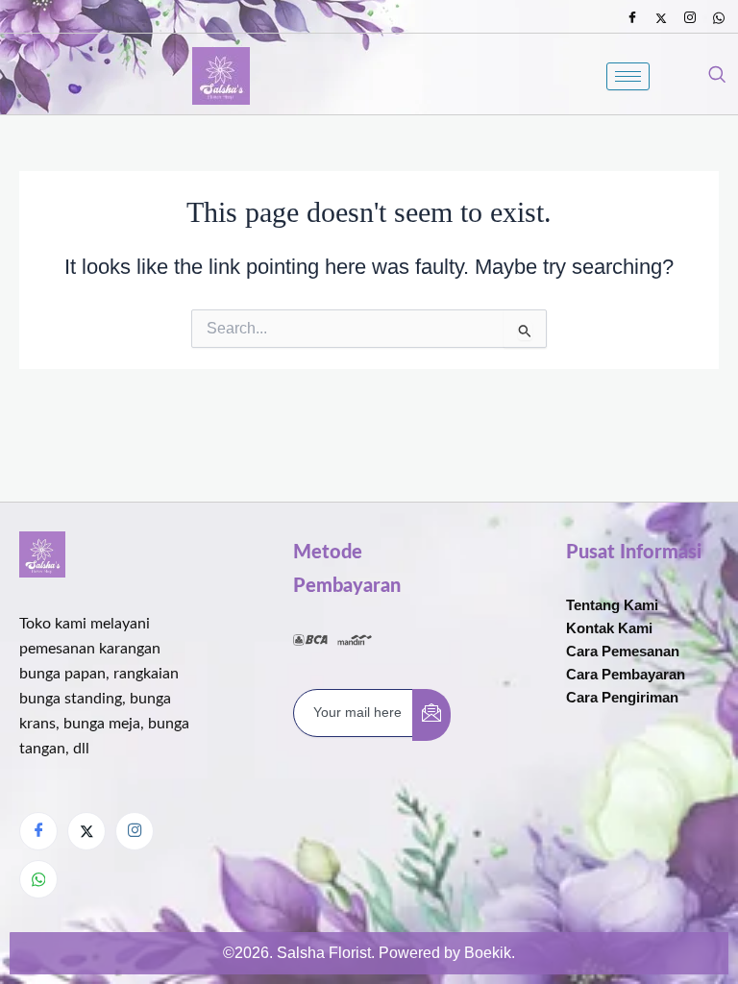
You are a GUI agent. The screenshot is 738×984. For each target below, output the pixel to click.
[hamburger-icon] (628, 76)
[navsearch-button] (716, 76)
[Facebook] (632, 18)
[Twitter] (661, 18)
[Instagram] (690, 18)
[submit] (431, 715)
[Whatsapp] (718, 18)
